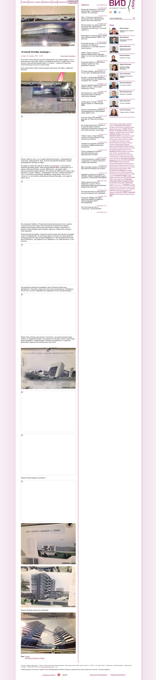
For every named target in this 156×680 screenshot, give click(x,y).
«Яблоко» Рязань (115, 134)
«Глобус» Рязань (122, 123)
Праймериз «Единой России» (116, 177)
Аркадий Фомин (122, 139)
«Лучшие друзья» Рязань (116, 127)
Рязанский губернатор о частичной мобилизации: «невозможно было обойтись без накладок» (93, 11)
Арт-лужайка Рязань (114, 140)
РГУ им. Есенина (129, 177)
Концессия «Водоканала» (98, 675)
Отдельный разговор (73, 2)
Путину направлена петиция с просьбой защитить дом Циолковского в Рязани (91, 153)
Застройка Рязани (122, 153)
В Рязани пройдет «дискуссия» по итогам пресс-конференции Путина (93, 72)
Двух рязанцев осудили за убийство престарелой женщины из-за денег (93, 167)
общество (47, 2)
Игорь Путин (127, 154)
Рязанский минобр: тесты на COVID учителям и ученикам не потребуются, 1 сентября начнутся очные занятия (93, 46)
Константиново (129, 160)
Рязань (27, 656)
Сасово (132, 185)
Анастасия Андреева (68, 56)
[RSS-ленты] (110, 12)
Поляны (129, 175)
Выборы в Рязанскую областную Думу (121, 149)
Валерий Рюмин (114, 142)
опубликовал (55, 166)
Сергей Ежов (112, 188)
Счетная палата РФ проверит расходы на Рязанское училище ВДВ (92, 119)
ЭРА (110, 196)
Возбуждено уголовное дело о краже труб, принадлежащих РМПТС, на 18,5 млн (94, 37)
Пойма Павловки (127, 173)
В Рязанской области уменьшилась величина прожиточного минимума (93, 192)
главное (24, 2)
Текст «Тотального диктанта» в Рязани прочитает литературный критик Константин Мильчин (92, 18)
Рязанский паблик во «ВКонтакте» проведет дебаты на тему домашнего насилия (93, 63)
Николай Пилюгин (123, 168)
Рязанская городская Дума (120, 180)
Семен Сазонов (123, 186)
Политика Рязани (120, 175)
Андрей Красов (117, 137)
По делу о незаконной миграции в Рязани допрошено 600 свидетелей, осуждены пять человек (93, 79)
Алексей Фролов (126, 135)
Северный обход (114, 186)
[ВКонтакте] (115, 12)
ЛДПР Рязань (113, 161)
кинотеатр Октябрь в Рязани (35, 658)
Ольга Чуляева (121, 172)
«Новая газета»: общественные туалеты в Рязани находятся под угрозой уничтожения (92, 137)
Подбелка (112, 173)
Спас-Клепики (125, 190)
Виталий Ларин (119, 144)
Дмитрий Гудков (125, 151)
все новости (101, 5)
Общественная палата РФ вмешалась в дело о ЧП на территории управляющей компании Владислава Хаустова (93, 184)
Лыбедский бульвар (124, 161)
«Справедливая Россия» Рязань (124, 132)
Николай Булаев (113, 168)
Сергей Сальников (120, 188)
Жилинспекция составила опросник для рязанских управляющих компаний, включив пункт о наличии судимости (93, 27)
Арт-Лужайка (130, 139)
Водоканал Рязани (123, 146)
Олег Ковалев (120, 170)
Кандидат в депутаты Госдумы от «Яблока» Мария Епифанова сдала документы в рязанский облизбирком (94, 176)
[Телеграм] (120, 12)
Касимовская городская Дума (116, 159)
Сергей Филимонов (130, 188)
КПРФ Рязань (117, 158)
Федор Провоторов (120, 194)
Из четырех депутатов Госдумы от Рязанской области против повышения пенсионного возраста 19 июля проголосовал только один (94, 127)
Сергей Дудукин (131, 186)
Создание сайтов (49, 675)
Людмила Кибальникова (116, 163)
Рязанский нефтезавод (117, 182)
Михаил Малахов (114, 166)
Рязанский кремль (128, 181)
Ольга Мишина (113, 172)
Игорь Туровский (119, 156)
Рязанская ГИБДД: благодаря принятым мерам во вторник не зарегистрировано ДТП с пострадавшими (92, 200)
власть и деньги (35, 2)
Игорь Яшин (127, 156)
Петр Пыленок (129, 172)
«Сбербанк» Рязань (121, 130)
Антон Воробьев (113, 139)
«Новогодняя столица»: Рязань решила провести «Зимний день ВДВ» (92, 103)
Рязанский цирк (118, 185)
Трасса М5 (118, 192)
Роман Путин (120, 179)
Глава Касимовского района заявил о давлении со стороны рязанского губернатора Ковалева (93, 160)
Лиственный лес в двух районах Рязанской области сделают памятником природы (92, 94)
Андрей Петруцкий (127, 137)
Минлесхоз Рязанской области (126, 165)
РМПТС (111, 179)
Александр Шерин (115, 135)
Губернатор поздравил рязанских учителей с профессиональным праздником (92, 145)
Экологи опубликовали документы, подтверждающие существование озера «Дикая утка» (93, 111)
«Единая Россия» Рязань (122, 125)
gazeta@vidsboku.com (48, 667)
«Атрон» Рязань (113, 123)
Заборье (115, 153)
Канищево (124, 158)
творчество (62, 2)
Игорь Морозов (119, 154)
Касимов (131, 158)
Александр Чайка (125, 134)
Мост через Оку (131, 166)
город (54, 2)
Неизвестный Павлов (118, 675)
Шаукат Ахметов (129, 194)
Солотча (118, 190)
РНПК (115, 179)
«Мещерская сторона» (115, 128)
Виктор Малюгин (123, 142)
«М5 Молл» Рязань (129, 127)
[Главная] (122, 13)
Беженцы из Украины (125, 140)
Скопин (112, 190)
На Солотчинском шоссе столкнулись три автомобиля (91, 208)
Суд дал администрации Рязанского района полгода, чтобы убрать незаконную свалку (93, 86)
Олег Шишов (129, 170)
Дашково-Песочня (115, 151)
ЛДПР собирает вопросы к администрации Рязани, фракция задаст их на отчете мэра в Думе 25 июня (93, 55)
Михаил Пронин (123, 166)
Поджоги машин (119, 173)
